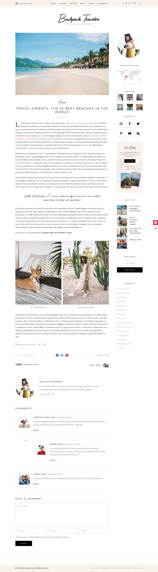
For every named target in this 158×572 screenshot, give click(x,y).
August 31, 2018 (103, 355)
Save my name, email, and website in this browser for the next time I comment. (43, 537)
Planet (122, 314)
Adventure (124, 289)
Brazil (62, 102)
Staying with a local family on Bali (56, 232)
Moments (123, 310)
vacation (32, 345)
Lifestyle (123, 306)
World (122, 348)
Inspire (122, 301)
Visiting (123, 339)
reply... (37, 430)
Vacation (123, 335)
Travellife (62, 117)
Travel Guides (126, 327)
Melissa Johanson (24, 355)
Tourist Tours (126, 323)
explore (20, 345)
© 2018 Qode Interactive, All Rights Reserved (31, 568)
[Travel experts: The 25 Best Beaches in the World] (25, 388)
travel (26, 345)
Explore (123, 297)
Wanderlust (125, 344)
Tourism (123, 318)
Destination (125, 293)
